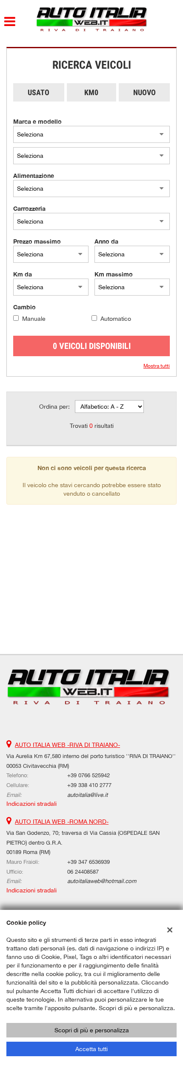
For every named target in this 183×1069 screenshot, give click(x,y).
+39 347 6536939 (88, 861)
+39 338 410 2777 (89, 784)
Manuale (33, 318)
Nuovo (144, 92)
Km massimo (113, 274)
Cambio (24, 307)
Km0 (91, 92)
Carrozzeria (29, 208)
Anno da (106, 241)
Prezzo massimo (37, 241)
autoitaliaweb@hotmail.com (101, 880)
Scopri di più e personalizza (91, 1030)
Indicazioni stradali (31, 803)
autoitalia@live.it (87, 794)
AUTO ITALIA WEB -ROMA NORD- (62, 821)
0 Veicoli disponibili (92, 346)
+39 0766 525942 (88, 775)
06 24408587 (83, 871)
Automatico (116, 318)
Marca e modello (37, 121)
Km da (22, 274)
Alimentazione (33, 175)
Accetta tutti (91, 1049)
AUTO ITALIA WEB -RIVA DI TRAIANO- (67, 744)
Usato (38, 92)
